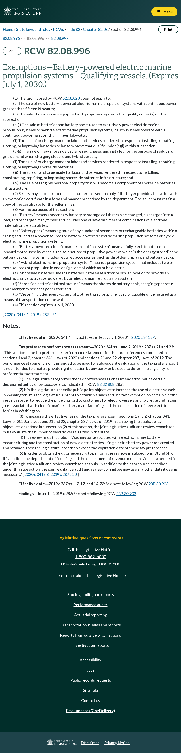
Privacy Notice (117, 742)
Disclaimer (90, 742)
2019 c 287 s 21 (43, 314)
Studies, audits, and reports (90, 594)
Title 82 (73, 29)
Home (8, 29)
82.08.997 (59, 38)
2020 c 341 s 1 (16, 314)
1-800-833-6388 (108, 564)
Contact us (90, 700)
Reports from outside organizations (90, 635)
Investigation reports (90, 645)
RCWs (58, 29)
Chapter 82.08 (95, 29)
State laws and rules (33, 29)
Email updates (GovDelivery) (90, 710)
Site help (90, 690)
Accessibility (90, 659)
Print (168, 29)
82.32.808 (105, 384)
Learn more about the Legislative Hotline (90, 575)
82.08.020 (71, 98)
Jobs (90, 670)
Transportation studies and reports (90, 624)
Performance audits (91, 604)
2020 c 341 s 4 (143, 337)
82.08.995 (11, 38)
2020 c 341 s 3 (37, 474)
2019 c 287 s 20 (63, 474)
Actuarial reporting (90, 614)
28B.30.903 (158, 483)
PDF (12, 51)
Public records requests (90, 680)
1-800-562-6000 (90, 556)
